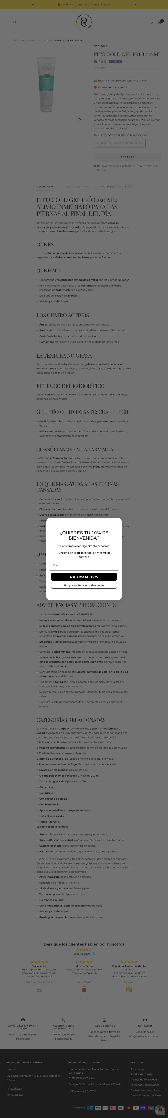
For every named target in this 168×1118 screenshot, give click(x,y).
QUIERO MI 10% (84, 576)
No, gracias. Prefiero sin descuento (84, 585)
